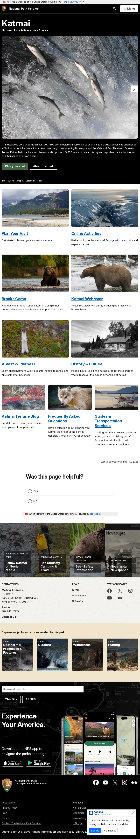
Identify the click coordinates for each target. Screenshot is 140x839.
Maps (20, 180)
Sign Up (94, 830)
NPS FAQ (78, 802)
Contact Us (9, 616)
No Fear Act (79, 807)
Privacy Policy (10, 807)
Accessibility (9, 802)
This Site (11, 699)
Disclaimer (78, 812)
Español (78, 601)
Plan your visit (15, 166)
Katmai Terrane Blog (20, 416)
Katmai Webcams (87, 298)
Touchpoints (95, 513)
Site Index (80, 595)
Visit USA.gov (85, 831)
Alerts (11, 180)
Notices (6, 818)
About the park (43, 166)
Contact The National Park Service (21, 823)
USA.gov (77, 823)
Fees (40, 180)
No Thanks (110, 830)
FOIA (4, 812)
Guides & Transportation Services (108, 421)
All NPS (31, 699)
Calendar (30, 180)
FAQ (76, 590)
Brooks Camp (14, 298)
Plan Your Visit (15, 233)
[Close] (133, 813)
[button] (134, 89)
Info (3, 180)
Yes (35, 491)
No (35, 501)
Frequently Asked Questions (64, 418)
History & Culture (87, 364)
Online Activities (86, 233)
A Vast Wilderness (18, 364)
